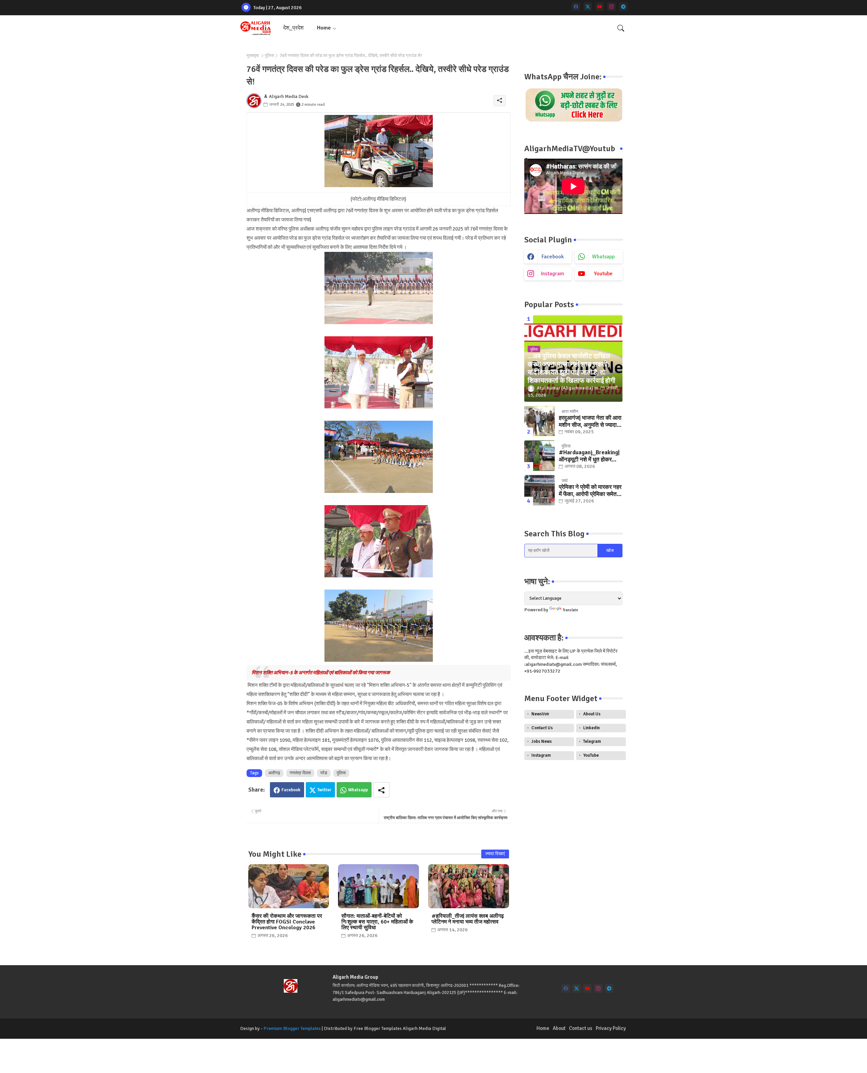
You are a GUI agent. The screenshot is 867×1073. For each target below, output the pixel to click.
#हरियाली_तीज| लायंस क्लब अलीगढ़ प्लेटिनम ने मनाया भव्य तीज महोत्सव (467, 919)
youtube (603, 273)
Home (324, 27)
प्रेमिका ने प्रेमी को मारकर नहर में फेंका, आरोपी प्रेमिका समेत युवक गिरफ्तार (590, 491)
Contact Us (542, 728)
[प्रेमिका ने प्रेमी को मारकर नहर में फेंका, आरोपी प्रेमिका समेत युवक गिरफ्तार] (539, 490)
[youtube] (599, 6)
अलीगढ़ (274, 773)
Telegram (592, 741)
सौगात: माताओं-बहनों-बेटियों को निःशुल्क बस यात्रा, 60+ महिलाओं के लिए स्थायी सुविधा (377, 922)
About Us (591, 714)
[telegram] (623, 6)
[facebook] (576, 6)
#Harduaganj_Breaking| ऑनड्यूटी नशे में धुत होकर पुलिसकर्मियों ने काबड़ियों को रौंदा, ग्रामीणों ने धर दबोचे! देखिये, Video (589, 456)
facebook (553, 256)
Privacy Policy (611, 1028)
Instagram (541, 755)
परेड (323, 773)
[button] (621, 28)
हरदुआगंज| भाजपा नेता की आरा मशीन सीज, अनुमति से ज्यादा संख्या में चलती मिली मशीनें (590, 422)
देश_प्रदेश (293, 27)
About (559, 1028)
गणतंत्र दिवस (300, 773)
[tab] (293, 28)
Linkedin (591, 728)
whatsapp (603, 256)
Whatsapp (358, 790)
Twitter (324, 790)
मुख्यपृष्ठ (253, 55)
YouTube (591, 755)
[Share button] (381, 789)
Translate (570, 610)
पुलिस (269, 55)
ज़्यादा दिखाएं (495, 853)
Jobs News (541, 741)
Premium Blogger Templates (292, 1028)
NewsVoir (540, 714)
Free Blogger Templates (378, 1028)
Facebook (290, 790)
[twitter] (588, 6)
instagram (552, 273)
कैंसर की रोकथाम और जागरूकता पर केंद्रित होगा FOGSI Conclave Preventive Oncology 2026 (287, 922)
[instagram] (611, 6)
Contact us (580, 1028)
